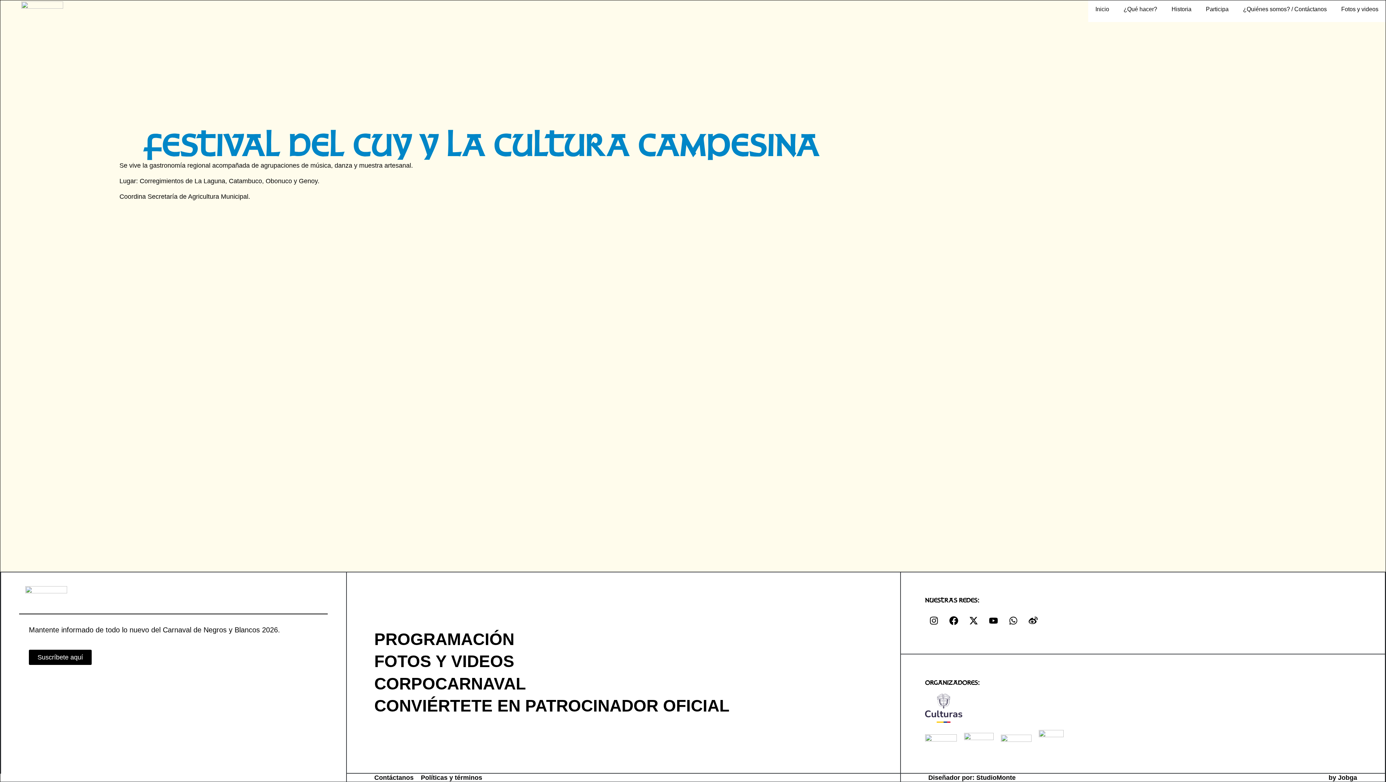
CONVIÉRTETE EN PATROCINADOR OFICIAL (551, 705)
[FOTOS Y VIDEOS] (867, 661)
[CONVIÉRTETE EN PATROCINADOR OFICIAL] (867, 705)
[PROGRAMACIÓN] (867, 639)
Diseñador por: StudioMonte (972, 777)
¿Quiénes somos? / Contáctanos (1285, 9)
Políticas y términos (451, 777)
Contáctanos (394, 777)
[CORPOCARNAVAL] (867, 683)
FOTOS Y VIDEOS (444, 661)
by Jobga (1343, 777)
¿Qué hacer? (1140, 9)
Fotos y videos (1359, 9)
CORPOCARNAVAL (450, 683)
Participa (1217, 9)
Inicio (1102, 9)
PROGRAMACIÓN (444, 639)
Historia (1181, 9)
